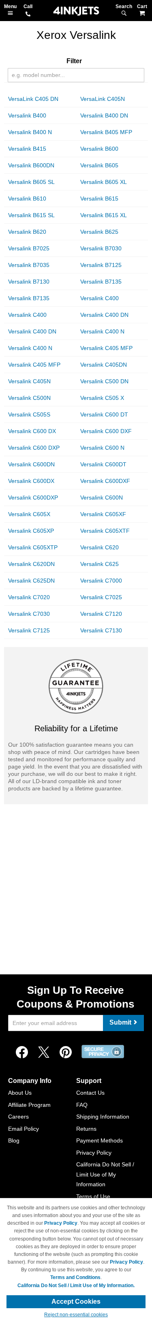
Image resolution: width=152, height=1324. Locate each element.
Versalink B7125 (101, 265)
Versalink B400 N (30, 132)
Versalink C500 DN (104, 381)
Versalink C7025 (101, 597)
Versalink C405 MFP (106, 348)
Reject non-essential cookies (76, 1315)
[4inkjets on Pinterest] (66, 1052)
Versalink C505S (29, 414)
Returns (86, 1128)
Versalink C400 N (102, 331)
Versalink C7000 (101, 580)
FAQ (82, 1105)
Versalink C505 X (102, 398)
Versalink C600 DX (32, 431)
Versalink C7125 (29, 630)
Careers (18, 1116)
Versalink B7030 (101, 248)
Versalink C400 (99, 298)
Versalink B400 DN (104, 115)
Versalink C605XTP (33, 547)
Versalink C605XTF (105, 530)
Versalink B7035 (28, 265)
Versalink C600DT (103, 464)
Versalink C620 (99, 547)
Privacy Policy (93, 1152)
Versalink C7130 (101, 630)
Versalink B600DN (31, 165)
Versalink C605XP (31, 530)
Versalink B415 (27, 148)
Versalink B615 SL (31, 215)
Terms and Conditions (75, 1277)
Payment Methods (99, 1140)
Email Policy (23, 1128)
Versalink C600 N (102, 447)
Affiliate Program (29, 1105)
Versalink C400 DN (104, 315)
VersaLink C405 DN (33, 99)
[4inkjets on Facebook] (22, 1052)
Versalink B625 (99, 231)
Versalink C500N (29, 398)
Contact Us (90, 1092)
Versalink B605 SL (31, 182)
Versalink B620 (27, 231)
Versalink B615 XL (103, 215)
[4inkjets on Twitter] (44, 1052)
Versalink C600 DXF (106, 431)
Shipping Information (102, 1116)
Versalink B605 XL (103, 182)
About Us (20, 1092)
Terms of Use (93, 1196)
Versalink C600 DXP (34, 447)
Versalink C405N (29, 381)
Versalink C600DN (31, 464)
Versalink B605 (99, 165)
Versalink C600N (101, 497)
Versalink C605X (29, 514)
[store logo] (76, 11)
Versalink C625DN (31, 580)
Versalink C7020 (29, 597)
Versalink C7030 (29, 614)
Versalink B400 (27, 115)
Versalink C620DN (31, 564)
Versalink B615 (99, 198)
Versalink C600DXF (105, 481)
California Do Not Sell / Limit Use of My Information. (76, 1285)
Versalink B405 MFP (106, 132)
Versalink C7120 (101, 614)
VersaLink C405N (102, 99)
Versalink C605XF (103, 514)
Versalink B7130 (28, 281)
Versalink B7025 (28, 248)
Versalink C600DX (31, 481)
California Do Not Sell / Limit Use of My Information (105, 1174)
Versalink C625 (99, 564)
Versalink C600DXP (33, 497)
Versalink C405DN (103, 364)
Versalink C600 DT (104, 414)
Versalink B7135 (101, 281)
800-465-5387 (28, 14)
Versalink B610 (27, 198)
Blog (13, 1140)
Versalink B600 (99, 148)
